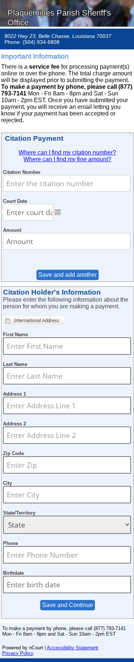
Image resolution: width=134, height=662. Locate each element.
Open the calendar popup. (58, 212)
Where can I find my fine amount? (67, 159)
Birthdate (13, 573)
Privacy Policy (18, 653)
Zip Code (13, 453)
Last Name (15, 364)
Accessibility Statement (72, 647)
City (7, 483)
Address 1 (14, 394)
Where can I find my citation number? (67, 152)
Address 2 (14, 423)
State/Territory (19, 513)
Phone (10, 543)
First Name (15, 334)
